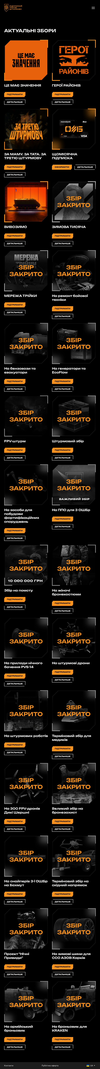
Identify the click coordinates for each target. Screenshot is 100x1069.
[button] (14, 94)
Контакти (8, 1065)
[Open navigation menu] (93, 7)
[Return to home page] (13, 8)
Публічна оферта (50, 1065)
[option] (90, 1065)
